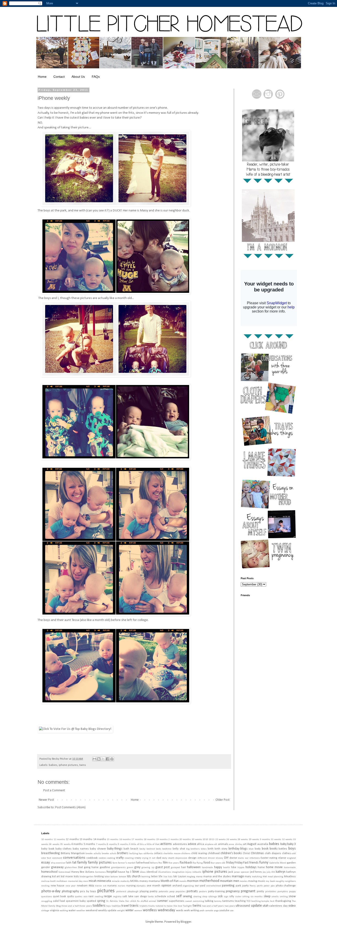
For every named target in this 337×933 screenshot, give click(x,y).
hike (233, 867)
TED (248, 901)
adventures (180, 844)
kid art (56, 876)
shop (204, 896)
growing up (147, 867)
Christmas (257, 853)
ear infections (252, 858)
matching (257, 876)
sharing (197, 896)
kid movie (67, 876)
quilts (70, 896)
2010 (205, 839)
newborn (82, 885)
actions (166, 844)
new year (71, 886)
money (143, 881)
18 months (149, 839)
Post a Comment (54, 790)
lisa (165, 876)
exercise (60, 863)
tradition (116, 906)
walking (64, 910)
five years (173, 863)
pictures (106, 891)
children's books (231, 853)
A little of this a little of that (144, 844)
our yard (200, 885)
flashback (186, 862)
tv (165, 906)
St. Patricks (112, 901)
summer (162, 901)
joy (264, 872)
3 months (265, 839)
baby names (81, 848)
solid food (59, 901)
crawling (129, 858)
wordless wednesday (159, 910)
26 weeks (231, 839)
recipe (108, 896)
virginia (54, 910)
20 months (185, 839)
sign (226, 896)
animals (223, 844)
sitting (245, 896)
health (226, 867)
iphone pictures (68, 765)
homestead (64, 872)
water (72, 910)
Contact (59, 76)
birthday (234, 848)
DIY (226, 858)
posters (203, 891)
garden (291, 862)
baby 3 (291, 844)
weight (121, 910)
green (130, 867)
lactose (114, 876)
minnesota (104, 881)
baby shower (98, 848)
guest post (162, 867)
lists (170, 876)
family (82, 862)
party (245, 885)
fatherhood (142, 862)
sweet (188, 901)
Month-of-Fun (170, 881)
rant (91, 896)
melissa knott (48, 881)
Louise (182, 876)
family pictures (100, 862)
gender (45, 867)
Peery (253, 886)
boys (292, 848)
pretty (260, 891)
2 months (173, 839)
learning (145, 876)
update (256, 906)
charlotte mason (172, 853)
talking (209, 901)
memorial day (75, 881)
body (258, 848)
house (121, 872)
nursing (130, 885)
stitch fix (135, 901)
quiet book (59, 896)
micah (93, 881)
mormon (193, 881)
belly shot (179, 848)
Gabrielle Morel (277, 863)
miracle (116, 881)
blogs (244, 848)
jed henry (256, 872)
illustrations (164, 872)
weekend (91, 910)
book (265, 848)
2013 (211, 839)
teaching (240, 901)
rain (85, 896)
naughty (280, 881)
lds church (134, 876)
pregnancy (233, 891)
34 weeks (54, 844)
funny (263, 862)
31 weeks (276, 839)
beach (134, 848)
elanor (282, 858)
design (192, 858)
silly (231, 896)
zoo (231, 910)
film (165, 862)
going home (91, 867)
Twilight (187, 906)
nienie (98, 886)
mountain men (229, 881)
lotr (175, 876)
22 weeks (220, 839)
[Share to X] (103, 759)
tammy (217, 901)
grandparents (118, 867)
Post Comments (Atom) (70, 807)
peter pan (269, 886)
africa (200, 844)
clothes (286, 853)
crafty (120, 858)
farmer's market (126, 863)
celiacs (158, 853)
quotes (78, 896)
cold (294, 853)
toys (108, 906)
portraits (192, 891)
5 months (89, 844)
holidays (251, 867)
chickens (185, 853)
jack (230, 872)
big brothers (193, 849)
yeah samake (206, 910)
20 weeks (197, 839)
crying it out (148, 858)
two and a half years (213, 906)
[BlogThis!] (99, 759)
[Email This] (94, 759)
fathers (154, 863)
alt (215, 844)
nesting (45, 886)
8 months (112, 844)
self (179, 896)
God (80, 867)
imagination (178, 872)
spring (101, 901)
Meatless (290, 876)
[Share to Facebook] (107, 759)
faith (69, 862)
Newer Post (46, 800)
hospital (112, 872)
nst (104, 886)
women (138, 910)
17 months (137, 839)
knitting (99, 876)
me (265, 876)
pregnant (248, 891)
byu (141, 853)
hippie (241, 867)
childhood (214, 853)
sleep (267, 896)
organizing (188, 886)
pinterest (121, 891)
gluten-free (71, 867)
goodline (105, 867)
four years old (218, 863)
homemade (290, 867)
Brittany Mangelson (73, 853)
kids (76, 876)
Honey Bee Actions (82, 872)
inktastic (196, 872)
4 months (77, 844)
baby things (115, 848)
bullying (133, 853)
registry (117, 896)
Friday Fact (242, 862)
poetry (153, 891)
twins (82, 765)
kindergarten (87, 876)
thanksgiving (283, 901)
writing (195, 910)
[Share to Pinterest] (112, 759)
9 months (123, 844)
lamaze (122, 876)
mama (199, 876)
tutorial (159, 906)
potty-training (216, 891)
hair (183, 867)
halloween (194, 867)
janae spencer (241, 872)
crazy (138, 858)
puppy (292, 891)
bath (126, 848)
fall (74, 862)
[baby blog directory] (75, 729)
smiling (284, 896)
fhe (160, 863)
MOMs (134, 881)
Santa (151, 896)
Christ (246, 853)
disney (219, 858)
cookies (102, 858)
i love (134, 872)
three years (85, 906)
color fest (46, 858)
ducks (241, 858)
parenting (228, 885)
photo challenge (286, 885)
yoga (216, 910)
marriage (238, 876)
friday (230, 862)
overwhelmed (213, 886)
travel (125, 906)
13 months (86, 839)
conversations (74, 858)
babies (53, 765)
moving (252, 881)
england (291, 858)
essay (45, 862)
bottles (283, 848)
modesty (125, 881)
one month (153, 885)
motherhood (209, 881)
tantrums (228, 901)
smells (275, 896)
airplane (209, 844)
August (251, 844)
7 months (101, 844)
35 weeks (65, 844)
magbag (191, 876)
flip (194, 863)
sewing (187, 896)
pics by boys (88, 891)
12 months (72, 839)
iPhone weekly (54, 98)
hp (127, 872)
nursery (112, 885)
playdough (132, 891)
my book (270, 881)
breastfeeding (50, 853)
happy (218, 867)
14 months (99, 839)
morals (182, 881)
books (274, 848)
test (272, 901)
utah (265, 906)
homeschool (49, 872)
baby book (47, 848)
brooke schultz (93, 853)
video (292, 906)
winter (129, 910)
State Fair (124, 901)
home (261, 867)
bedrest (150, 849)
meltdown (61, 881)
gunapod (175, 867)
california (148, 853)
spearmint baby (76, 901)
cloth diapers (273, 853)
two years (230, 906)
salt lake (127, 896)
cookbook (92, 858)
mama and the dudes (217, 876)
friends (254, 862)
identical (151, 872)
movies (243, 881)
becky (142, 849)
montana (154, 881)
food (206, 862)
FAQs (96, 76)
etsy (53, 863)
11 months (59, 839)
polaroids (163, 891)
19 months (162, 839)
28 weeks (243, 839)
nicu (91, 885)
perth (260, 886)
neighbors (290, 881)
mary (248, 876)
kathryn (280, 872)
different (202, 858)
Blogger (186, 922)
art (244, 844)
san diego (140, 896)
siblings (212, 896)
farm (115, 863)
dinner (211, 858)
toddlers (99, 906)
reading (99, 896)
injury (188, 872)
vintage (45, 910)
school (171, 896)
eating (273, 858)
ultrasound (243, 906)
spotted (91, 901)
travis (134, 906)
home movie (274, 867)
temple (265, 901)
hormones (100, 872)
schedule (160, 896)
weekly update (107, 910)
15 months (112, 839)
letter (154, 876)
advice (192, 844)
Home (42, 76)
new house (58, 885)
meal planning (275, 876)
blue (251, 849)
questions (46, 896)
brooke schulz (109, 853)
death (171, 858)
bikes (204, 849)
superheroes (176, 901)
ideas (143, 872)
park (238, 885)
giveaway (57, 867)
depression (181, 858)
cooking (111, 858)
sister (238, 896)
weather (80, 910)
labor (107, 876)
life (161, 876)
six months (257, 896)
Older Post (222, 800)
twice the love (174, 906)
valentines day (278, 906)
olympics (141, 886)
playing (144, 891)
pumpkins (282, 891)
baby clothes (63, 848)
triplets (144, 906)
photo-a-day (51, 891)
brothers (122, 853)
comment (57, 858)
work (187, 910)
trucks (151, 906)
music (261, 881)
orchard (177, 885)
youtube (224, 910)
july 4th (271, 872)
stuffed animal (148, 901)
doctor (233, 858)
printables (270, 891)
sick (220, 896)
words (179, 910)
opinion (166, 885)
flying (200, 863)
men (85, 881)
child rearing (199, 853)
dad (158, 858)
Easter (264, 858)
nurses (121, 886)
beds (158, 849)
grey (137, 867)
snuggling (46, 901)
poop (171, 891)
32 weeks (287, 839)
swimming (198, 901)
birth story (221, 848)
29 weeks (254, 839)
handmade (207, 867)
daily (164, 858)
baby (283, 844)
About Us (78, 76)
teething (256, 901)
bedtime (166, 849)
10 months (47, 839)
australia (262, 844)
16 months (125, 839)
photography (70, 891)
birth (210, 848)
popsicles (180, 891)
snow (292, 896)
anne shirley (235, 844)
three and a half (70, 906)
